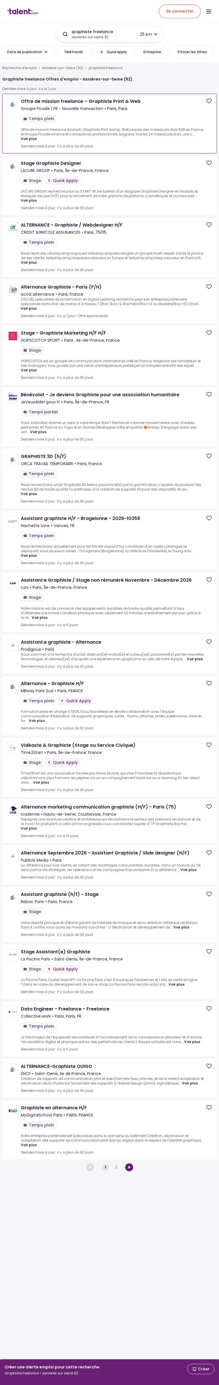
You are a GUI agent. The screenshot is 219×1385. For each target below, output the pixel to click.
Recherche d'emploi (19, 68)
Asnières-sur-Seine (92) (62, 68)
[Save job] (209, 101)
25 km (146, 34)
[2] (129, 1167)
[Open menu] (208, 11)
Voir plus (29, 138)
